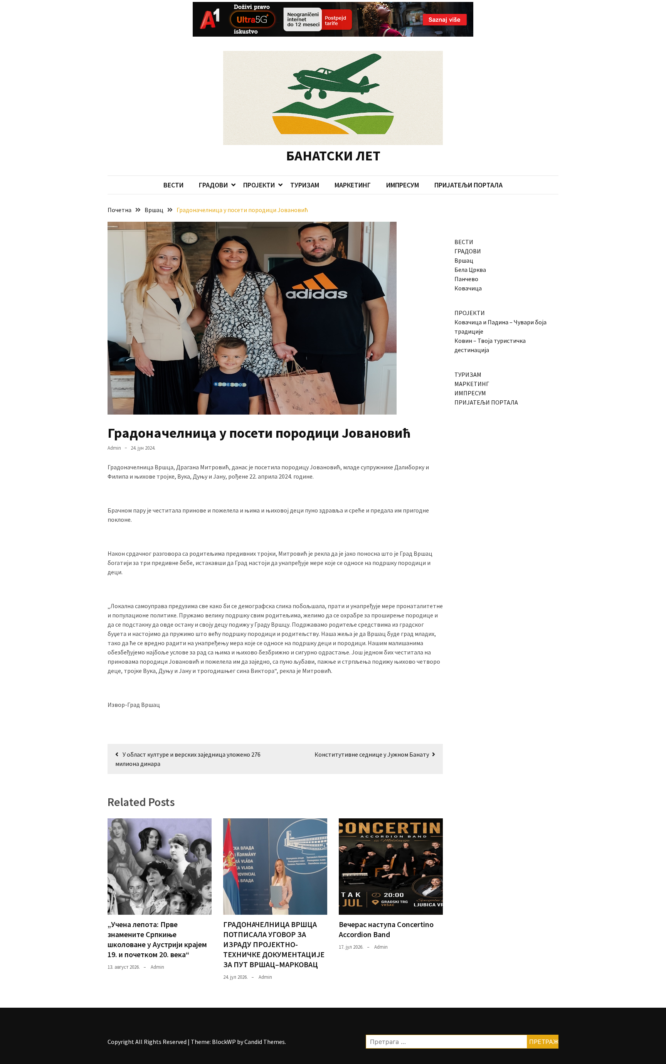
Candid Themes (264, 1041)
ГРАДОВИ (213, 184)
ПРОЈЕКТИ (259, 184)
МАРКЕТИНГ (353, 184)
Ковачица (468, 288)
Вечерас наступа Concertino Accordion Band (386, 929)
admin (114, 448)
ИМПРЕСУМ (402, 184)
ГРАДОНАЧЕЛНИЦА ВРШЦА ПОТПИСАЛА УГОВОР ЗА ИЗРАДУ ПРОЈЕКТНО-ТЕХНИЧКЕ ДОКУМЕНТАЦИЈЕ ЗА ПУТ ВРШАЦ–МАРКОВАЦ (274, 944)
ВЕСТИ (173, 184)
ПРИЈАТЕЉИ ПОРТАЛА (468, 184)
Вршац (463, 260)
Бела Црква (470, 269)
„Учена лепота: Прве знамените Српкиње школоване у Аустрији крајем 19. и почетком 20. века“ (157, 939)
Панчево (466, 279)
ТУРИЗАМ (304, 184)
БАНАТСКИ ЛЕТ (333, 155)
